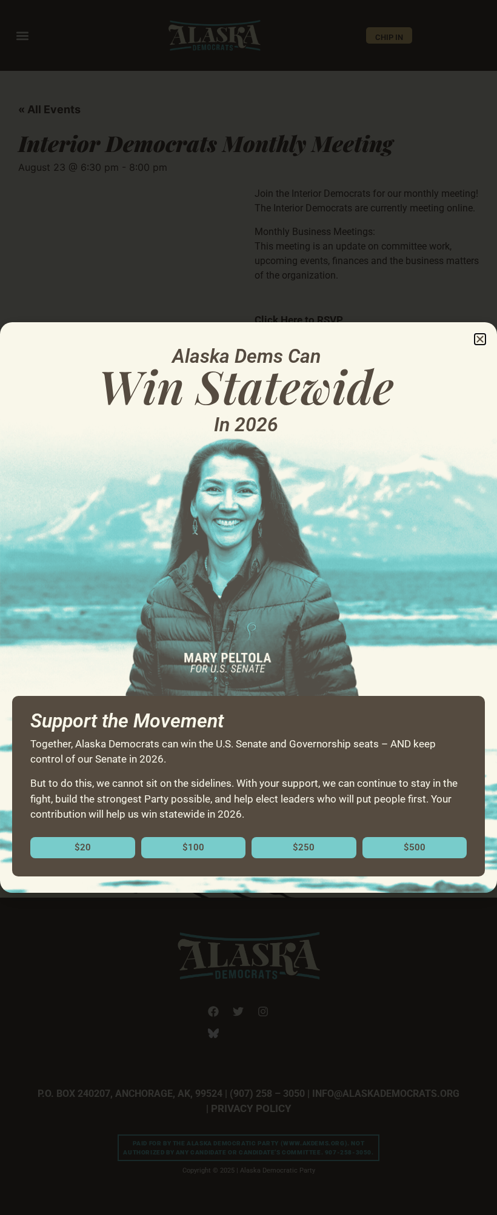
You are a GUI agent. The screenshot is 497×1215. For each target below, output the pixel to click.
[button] (480, 339)
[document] (248, 607)
